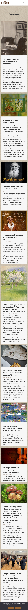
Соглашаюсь (11, 608)
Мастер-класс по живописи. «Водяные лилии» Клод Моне (12, 428)
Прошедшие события (7, 313)
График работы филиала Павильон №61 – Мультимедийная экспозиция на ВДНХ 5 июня (13, 578)
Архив (4, 65)
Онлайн (4, 133)
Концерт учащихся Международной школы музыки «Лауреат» (13, 470)
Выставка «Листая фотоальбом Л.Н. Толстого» (11, 61)
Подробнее (18, 608)
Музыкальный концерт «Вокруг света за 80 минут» (13, 237)
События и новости (10, 133)
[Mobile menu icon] (26, 3)
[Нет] (26, 606)
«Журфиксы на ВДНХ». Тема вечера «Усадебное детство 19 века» (13, 373)
